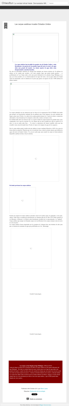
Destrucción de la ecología (37, 391)
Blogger (41, 405)
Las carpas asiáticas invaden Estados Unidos (33, 24)
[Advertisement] (34, 15)
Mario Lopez (44, 388)
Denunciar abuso (47, 405)
